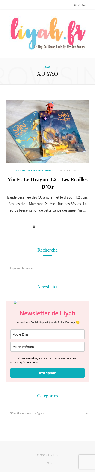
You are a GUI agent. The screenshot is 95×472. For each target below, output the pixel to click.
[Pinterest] (58, 226)
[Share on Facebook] (46, 226)
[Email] (64, 226)
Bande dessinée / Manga (35, 170)
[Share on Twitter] (52, 226)
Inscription (47, 373)
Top (49, 463)
